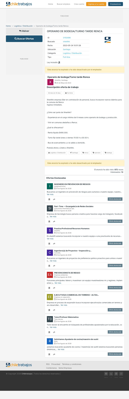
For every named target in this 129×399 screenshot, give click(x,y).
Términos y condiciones (71, 364)
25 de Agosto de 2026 (63, 188)
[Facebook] (106, 374)
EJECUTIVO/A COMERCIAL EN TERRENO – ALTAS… (76, 295)
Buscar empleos (63, 4)
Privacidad (55, 364)
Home (51, 4)
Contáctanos (51, 368)
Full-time (66, 57)
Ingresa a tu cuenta (96, 4)
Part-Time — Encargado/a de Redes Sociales (73, 206)
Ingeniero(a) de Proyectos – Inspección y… (72, 251)
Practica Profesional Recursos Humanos (71, 228)
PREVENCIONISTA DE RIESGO (67, 273)
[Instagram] (121, 374)
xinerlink (66, 41)
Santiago (66, 49)
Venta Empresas (65, 368)
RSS (48, 364)
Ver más (50, 194)
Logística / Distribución (23, 26)
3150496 (67, 38)
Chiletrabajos (27, 374)
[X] (111, 374)
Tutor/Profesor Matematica (66, 317)
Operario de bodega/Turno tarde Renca (68, 77)
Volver (25, 31)
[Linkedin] (116, 374)
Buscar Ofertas (25, 38)
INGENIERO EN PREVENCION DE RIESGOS (72, 184)
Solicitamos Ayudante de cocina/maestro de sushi (76, 339)
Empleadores (115, 4)
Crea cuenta (79, 4)
